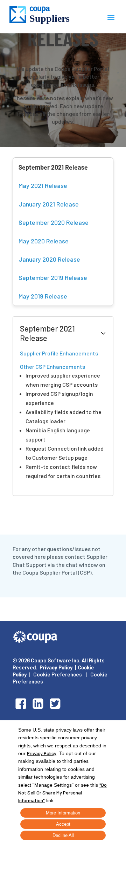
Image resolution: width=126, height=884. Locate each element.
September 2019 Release (53, 277)
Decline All (63, 835)
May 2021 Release (43, 185)
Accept (63, 824)
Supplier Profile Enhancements (59, 353)
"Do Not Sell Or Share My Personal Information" (62, 793)
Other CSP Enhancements (52, 366)
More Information (63, 813)
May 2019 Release (43, 296)
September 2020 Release (54, 222)
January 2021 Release (49, 204)
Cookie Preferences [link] (57, 674)
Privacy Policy (56, 667)
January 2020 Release (49, 259)
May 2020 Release (44, 241)
